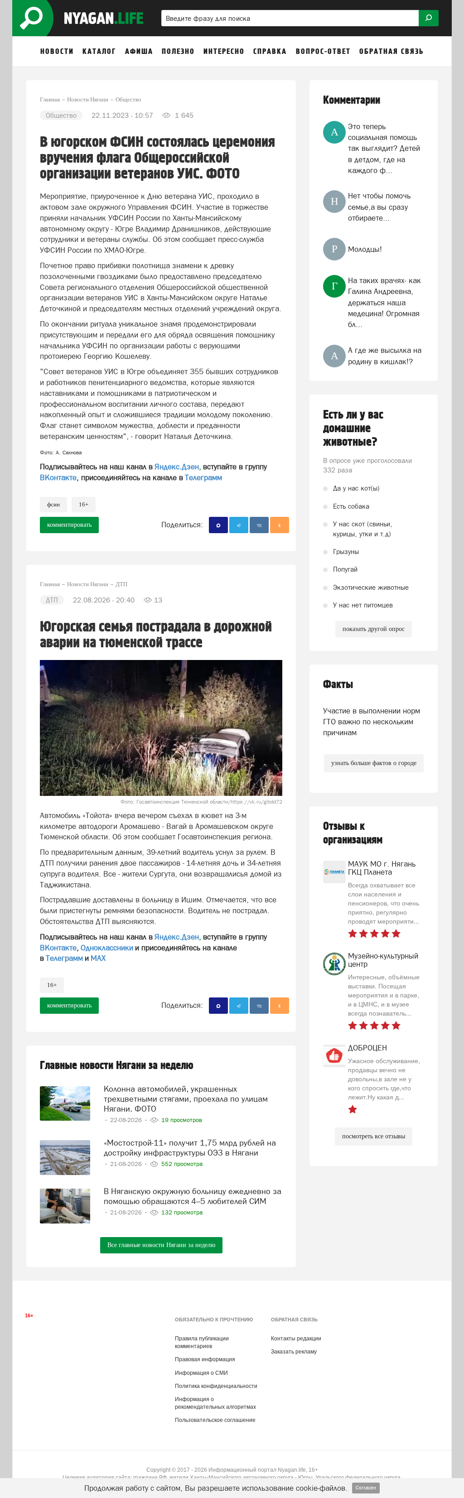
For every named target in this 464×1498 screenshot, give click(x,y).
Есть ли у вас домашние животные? (353, 428)
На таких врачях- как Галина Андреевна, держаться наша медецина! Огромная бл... (384, 302)
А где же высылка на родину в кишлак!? (384, 356)
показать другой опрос (374, 629)
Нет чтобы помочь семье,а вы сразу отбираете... (379, 206)
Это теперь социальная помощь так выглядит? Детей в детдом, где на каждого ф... (384, 148)
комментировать (69, 524)
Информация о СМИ (201, 1373)
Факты (338, 684)
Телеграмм (203, 477)
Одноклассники (107, 947)
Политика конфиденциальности (216, 1386)
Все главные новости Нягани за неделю (161, 1245)
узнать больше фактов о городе (373, 763)
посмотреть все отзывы (373, 1136)
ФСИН (53, 504)
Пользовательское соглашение (215, 1420)
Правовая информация (205, 1359)
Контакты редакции (296, 1338)
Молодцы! (365, 249)
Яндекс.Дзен (177, 466)
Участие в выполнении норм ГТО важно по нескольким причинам (371, 721)
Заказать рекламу (294, 1352)
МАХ (98, 958)
